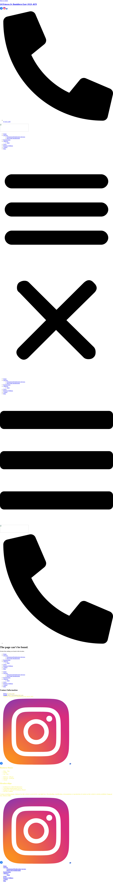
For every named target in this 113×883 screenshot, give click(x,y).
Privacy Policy (7, 795)
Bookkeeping (6, 140)
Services (5, 135)
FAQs (4, 144)
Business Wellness (8, 145)
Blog (4, 148)
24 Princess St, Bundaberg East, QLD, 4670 (18, 4)
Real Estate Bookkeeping (13, 138)
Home (5, 134)
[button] (56, 264)
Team (8, 143)
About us (5, 141)
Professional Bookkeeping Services (16, 137)
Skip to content (4, 0)
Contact (5, 147)
